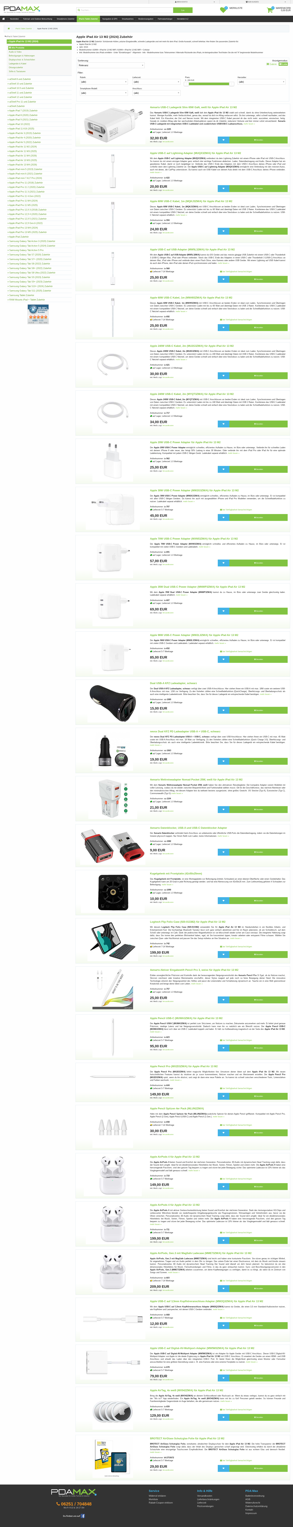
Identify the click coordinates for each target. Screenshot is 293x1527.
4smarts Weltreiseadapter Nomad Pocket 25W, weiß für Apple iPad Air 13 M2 (196, 779)
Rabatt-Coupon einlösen (161, 1502)
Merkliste (153, 1499)
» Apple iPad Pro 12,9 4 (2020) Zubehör (27, 214)
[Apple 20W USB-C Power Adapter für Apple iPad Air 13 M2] (112, 461)
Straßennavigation (145, 19)
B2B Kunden (253, 2)
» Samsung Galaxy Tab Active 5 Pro (25, 250)
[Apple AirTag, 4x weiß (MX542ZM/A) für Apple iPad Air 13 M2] (112, 1409)
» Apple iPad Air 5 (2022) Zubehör (24, 142)
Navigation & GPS (109, 19)
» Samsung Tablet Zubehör (20, 295)
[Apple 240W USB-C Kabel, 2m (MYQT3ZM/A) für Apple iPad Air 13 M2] (112, 413)
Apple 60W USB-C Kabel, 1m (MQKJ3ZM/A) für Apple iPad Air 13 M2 (191, 201)
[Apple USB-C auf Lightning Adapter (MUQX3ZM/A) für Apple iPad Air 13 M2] (112, 172)
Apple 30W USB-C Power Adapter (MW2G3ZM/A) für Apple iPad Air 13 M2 (194, 490)
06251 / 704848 (76, 1503)
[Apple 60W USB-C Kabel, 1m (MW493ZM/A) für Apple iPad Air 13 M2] (112, 316)
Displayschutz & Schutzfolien (22, 60)
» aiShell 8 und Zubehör (19, 79)
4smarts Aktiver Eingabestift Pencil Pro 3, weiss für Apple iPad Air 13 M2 (194, 970)
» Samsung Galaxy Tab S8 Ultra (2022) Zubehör (31, 272)
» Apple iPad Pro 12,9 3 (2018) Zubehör (27, 209)
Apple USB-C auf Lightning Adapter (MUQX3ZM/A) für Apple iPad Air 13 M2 (195, 153)
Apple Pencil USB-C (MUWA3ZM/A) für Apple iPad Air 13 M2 (186, 1018)
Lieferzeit (201, 1502)
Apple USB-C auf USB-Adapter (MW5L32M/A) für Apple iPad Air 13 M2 (192, 249)
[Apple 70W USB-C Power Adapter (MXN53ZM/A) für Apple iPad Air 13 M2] (112, 557)
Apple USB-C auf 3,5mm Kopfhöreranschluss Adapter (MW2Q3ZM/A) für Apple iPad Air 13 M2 (206, 1301)
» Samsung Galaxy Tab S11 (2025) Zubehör (29, 290)
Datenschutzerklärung (256, 1506)
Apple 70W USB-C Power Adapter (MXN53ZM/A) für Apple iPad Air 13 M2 (194, 538)
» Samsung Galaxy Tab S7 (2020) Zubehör (28, 254)
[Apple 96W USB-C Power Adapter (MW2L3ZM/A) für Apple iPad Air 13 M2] (112, 654)
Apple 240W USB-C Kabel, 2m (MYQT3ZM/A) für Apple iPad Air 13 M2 (192, 394)
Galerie (273, 64)
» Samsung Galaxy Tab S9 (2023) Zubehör (28, 277)
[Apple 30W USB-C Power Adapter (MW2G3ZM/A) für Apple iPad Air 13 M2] (113, 509)
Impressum (251, 1513)
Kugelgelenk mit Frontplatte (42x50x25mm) (176, 873)
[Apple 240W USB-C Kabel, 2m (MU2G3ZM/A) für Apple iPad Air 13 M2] (112, 365)
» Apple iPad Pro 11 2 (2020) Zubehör (26, 187)
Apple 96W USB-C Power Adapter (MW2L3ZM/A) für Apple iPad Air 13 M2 (194, 635)
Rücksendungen (205, 1506)
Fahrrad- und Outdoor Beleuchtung (37, 19)
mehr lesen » (249, 124)
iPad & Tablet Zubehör (88, 19)
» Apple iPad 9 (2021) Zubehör (22, 119)
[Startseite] (4, 19)
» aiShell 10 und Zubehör (19, 83)
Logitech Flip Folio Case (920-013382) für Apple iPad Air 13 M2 (187, 921)
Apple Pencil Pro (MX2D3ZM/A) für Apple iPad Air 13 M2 (184, 1066)
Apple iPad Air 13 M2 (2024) (47, 28)
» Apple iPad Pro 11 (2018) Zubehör (25, 182)
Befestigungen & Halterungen (22, 56)
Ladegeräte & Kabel (17, 63)
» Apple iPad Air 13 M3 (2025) (22, 160)
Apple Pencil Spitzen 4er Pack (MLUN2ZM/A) (177, 1108)
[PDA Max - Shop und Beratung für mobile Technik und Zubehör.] (9, 29)
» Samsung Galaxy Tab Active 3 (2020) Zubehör (31, 241)
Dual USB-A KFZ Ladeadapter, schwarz (173, 683)
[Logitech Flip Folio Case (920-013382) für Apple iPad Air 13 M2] (112, 940)
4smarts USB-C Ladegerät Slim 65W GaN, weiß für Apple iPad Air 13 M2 (193, 107)
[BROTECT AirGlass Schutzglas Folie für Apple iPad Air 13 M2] (112, 1457)
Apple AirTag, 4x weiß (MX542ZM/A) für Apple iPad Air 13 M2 (186, 1390)
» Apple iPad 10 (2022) (18, 124)
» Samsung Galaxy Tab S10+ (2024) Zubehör (30, 286)
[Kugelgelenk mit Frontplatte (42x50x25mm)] (113, 892)
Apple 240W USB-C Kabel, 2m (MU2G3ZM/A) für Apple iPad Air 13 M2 (192, 345)
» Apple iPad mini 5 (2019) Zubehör (24, 169)
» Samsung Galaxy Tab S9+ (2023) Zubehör (29, 281)
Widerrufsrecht (252, 1502)
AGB (247, 1499)
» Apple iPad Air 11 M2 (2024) (22, 146)
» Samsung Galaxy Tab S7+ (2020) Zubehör (29, 259)
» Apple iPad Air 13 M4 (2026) (22, 164)
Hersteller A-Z (182, 19)
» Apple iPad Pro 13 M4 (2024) (22, 227)
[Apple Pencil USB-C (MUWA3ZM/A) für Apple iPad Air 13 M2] (112, 1037)
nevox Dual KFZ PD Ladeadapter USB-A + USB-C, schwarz (185, 731)
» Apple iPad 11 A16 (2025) (20, 128)
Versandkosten (168, 142)
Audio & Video (15, 52)
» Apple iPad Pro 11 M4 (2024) (22, 200)
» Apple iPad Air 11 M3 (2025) (22, 151)
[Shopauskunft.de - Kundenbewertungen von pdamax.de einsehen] (38, 314)
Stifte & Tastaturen (17, 71)
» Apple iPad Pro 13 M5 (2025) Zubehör (27, 232)
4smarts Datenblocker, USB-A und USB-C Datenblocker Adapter (188, 827)
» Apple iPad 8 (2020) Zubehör (22, 115)
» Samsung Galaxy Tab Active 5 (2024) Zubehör (31, 245)
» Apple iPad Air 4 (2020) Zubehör (24, 137)
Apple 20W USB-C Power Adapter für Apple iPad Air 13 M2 (185, 442)
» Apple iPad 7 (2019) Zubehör (22, 110)
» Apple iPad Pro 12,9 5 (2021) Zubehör (27, 218)
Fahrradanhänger (165, 19)
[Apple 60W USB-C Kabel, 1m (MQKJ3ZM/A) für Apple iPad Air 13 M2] (112, 220)
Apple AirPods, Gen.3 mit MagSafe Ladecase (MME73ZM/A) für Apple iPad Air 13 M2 (200, 1253)
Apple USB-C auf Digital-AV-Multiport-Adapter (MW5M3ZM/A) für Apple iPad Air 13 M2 (202, 1348)
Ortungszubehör (16, 67)
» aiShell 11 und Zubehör (19, 92)
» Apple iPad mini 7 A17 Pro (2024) (24, 178)
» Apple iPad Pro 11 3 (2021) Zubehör (26, 191)
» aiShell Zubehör (16, 106)
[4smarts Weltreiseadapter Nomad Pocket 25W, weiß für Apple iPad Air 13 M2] (112, 798)
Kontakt (249, 1509)
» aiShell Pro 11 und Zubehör (21, 101)
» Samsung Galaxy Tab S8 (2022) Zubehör (28, 263)
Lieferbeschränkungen (208, 1499)
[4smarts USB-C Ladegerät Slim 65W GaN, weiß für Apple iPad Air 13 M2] (112, 125)
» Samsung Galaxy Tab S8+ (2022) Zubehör (29, 268)
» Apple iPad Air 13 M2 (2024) (22, 41)
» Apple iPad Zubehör (18, 236)
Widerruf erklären (157, 1495)
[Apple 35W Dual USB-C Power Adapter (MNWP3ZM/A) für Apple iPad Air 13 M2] (112, 606)
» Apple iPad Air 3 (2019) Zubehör (24, 133)
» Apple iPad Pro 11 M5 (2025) (22, 205)
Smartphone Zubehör (65, 19)
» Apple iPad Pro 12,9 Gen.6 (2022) (25, 223)
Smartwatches (128, 19)
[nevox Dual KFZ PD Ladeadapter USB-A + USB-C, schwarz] (112, 750)
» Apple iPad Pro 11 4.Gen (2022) (24, 196)
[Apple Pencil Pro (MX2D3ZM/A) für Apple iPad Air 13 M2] (113, 1076)
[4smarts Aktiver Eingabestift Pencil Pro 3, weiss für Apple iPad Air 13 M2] (112, 989)
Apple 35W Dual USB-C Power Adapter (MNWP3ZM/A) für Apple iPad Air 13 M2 (197, 586)
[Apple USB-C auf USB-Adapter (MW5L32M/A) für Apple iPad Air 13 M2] (112, 268)
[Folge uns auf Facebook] (74, 1515)
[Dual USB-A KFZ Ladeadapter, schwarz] (112, 702)
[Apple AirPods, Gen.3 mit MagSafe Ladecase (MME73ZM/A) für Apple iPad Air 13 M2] (112, 1272)
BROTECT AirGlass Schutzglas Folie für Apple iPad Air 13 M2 (187, 1438)
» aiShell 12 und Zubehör (19, 97)
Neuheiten (14, 19)
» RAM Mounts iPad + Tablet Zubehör (26, 299)
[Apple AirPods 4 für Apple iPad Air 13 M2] (113, 1175)
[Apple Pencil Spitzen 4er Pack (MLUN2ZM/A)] (112, 1127)
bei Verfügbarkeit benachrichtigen (237, 271)
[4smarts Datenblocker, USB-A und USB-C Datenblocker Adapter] (112, 845)
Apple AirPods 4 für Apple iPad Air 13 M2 (175, 1156)
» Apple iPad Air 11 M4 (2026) (22, 155)
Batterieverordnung (254, 1495)
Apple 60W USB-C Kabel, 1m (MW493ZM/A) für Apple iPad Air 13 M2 (191, 297)
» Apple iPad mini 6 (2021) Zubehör (24, 173)
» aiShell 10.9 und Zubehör (20, 88)
